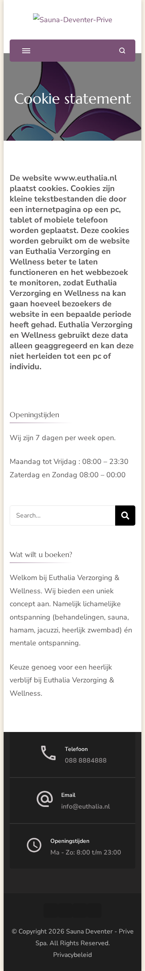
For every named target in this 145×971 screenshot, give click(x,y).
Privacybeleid (72, 954)
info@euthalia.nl (85, 806)
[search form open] (122, 51)
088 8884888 (86, 760)
